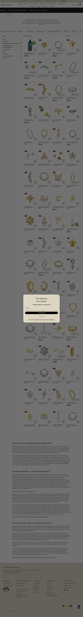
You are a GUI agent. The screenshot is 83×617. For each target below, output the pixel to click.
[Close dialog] (58, 296)
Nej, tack (41, 316)
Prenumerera (41, 312)
